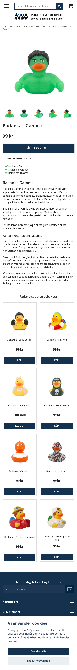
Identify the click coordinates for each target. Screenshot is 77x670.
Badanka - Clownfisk (20, 471)
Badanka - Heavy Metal (56, 405)
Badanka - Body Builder (19, 339)
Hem (5, 26)
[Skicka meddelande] (69, 589)
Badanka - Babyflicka (19, 405)
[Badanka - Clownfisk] (19, 451)
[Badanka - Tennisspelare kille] (56, 516)
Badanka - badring (57, 339)
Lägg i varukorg (39, 148)
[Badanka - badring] (56, 319)
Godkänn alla (38, 651)
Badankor (54, 26)
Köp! (19, 360)
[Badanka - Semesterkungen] (19, 516)
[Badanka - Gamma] (38, 69)
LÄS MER (19, 425)
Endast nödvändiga (38, 660)
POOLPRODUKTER (19, 26)
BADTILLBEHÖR (38, 26)
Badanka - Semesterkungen (19, 537)
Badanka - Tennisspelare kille (56, 538)
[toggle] (8, 6)
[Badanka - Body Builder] (19, 319)
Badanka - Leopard (56, 471)
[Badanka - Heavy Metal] (56, 385)
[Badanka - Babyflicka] (19, 385)
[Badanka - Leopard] (56, 451)
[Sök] (59, 6)
